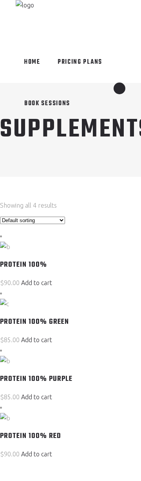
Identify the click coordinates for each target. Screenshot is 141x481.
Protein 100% (23, 265)
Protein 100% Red (30, 436)
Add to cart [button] (36, 282)
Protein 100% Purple (36, 379)
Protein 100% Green (34, 322)
